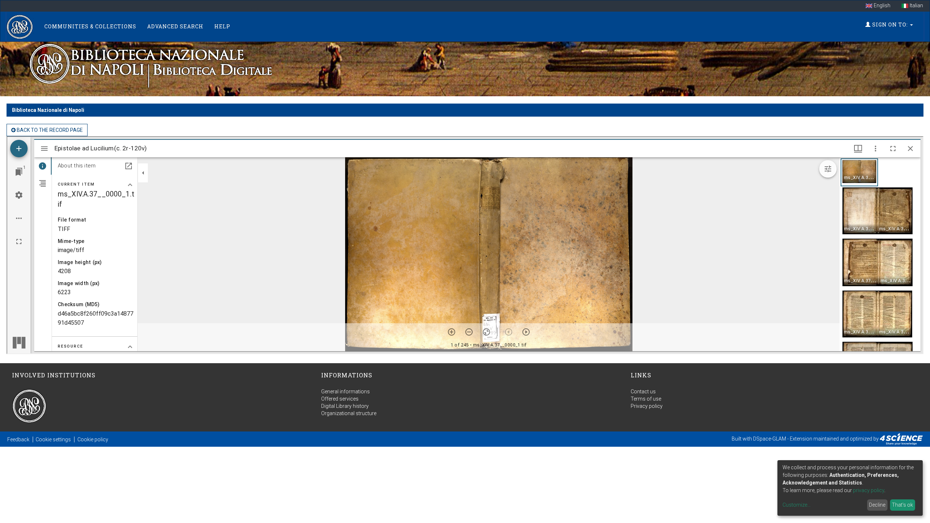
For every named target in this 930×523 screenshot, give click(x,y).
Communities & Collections (90, 26)
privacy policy (868, 490)
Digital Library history (345, 406)
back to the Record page (49, 130)
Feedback (18, 439)
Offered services (340, 399)
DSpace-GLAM (769, 439)
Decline (877, 505)
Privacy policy (647, 406)
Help (222, 26)
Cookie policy (92, 439)
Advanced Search (175, 26)
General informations (345, 391)
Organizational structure (348, 413)
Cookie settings (53, 439)
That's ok (902, 505)
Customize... (796, 505)
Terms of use (646, 399)
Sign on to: (890, 24)
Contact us (643, 391)
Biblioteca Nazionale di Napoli (48, 110)
